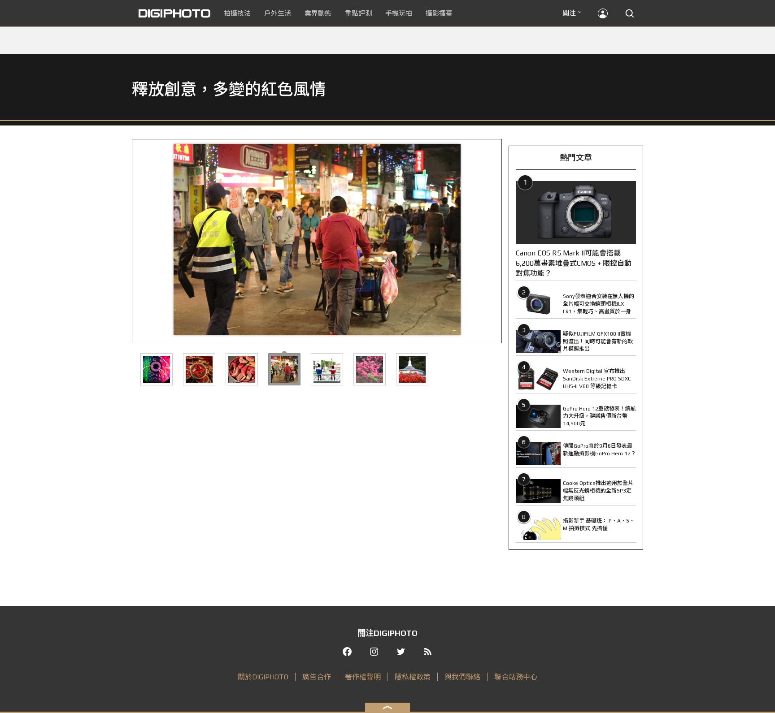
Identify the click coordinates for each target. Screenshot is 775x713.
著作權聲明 (363, 677)
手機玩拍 (398, 13)
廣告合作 (316, 677)
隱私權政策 (413, 677)
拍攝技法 (237, 13)
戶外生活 (277, 13)
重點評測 (358, 13)
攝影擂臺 (439, 13)
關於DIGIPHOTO (263, 677)
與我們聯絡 (462, 677)
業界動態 (318, 13)
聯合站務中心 (515, 677)
